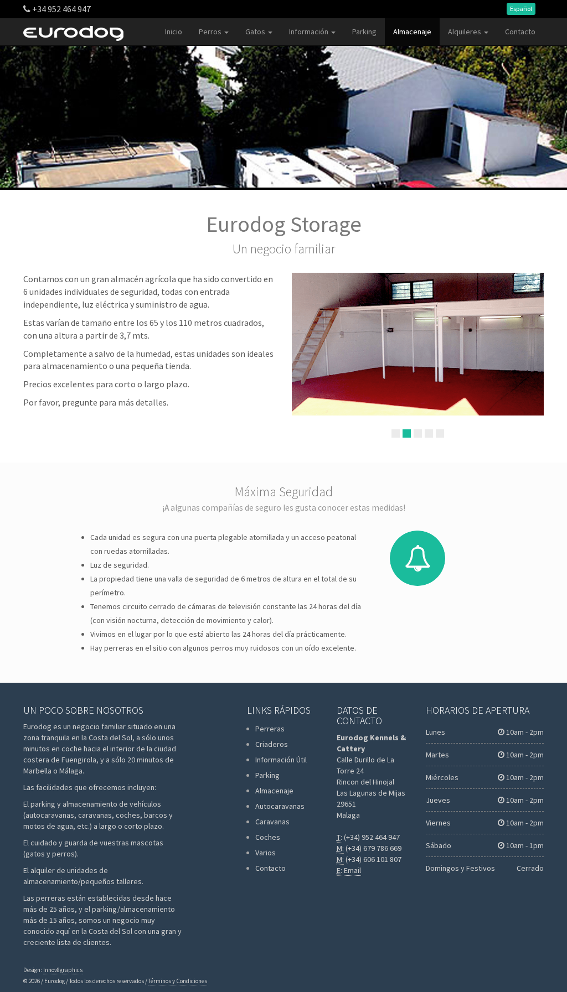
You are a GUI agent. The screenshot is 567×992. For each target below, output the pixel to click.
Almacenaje (412, 32)
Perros (211, 32)
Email (352, 870)
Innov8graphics (63, 970)
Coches (267, 837)
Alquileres (465, 32)
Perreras (270, 729)
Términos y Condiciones (177, 981)
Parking (364, 32)
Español (521, 8)
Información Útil (281, 760)
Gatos (256, 32)
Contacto (520, 32)
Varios (265, 853)
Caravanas (272, 822)
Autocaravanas (280, 806)
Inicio (173, 32)
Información (309, 32)
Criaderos (271, 744)
